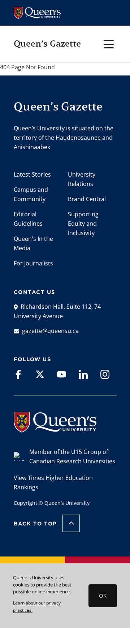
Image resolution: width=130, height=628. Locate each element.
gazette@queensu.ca (50, 331)
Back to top (35, 524)
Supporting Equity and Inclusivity (83, 223)
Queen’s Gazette (47, 43)
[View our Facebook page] (18, 374)
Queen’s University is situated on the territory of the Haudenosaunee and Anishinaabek (63, 137)
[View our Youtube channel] (61, 374)
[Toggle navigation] (109, 43)
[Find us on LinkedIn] (83, 374)
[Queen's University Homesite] (55, 429)
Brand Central (87, 199)
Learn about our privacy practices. (37, 606)
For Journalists (33, 263)
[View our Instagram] (104, 374)
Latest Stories (32, 174)
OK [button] (103, 595)
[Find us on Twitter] (39, 374)
